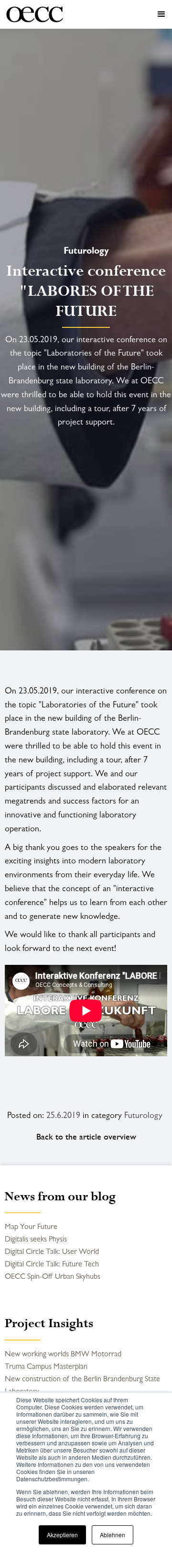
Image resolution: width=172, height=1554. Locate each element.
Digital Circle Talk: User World (52, 1251)
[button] (119, 14)
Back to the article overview (86, 1136)
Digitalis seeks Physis (36, 1238)
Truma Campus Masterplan (46, 1366)
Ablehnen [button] (112, 1535)
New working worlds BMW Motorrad (63, 1353)
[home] (34, 14)
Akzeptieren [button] (62, 1535)
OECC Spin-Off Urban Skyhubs (52, 1276)
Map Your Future (31, 1226)
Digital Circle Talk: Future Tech (52, 1263)
